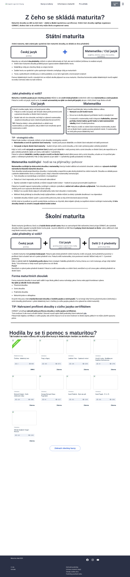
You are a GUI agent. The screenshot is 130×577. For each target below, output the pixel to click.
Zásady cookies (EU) (72, 572)
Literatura (43, 356)
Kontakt (13, 569)
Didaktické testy (18, 356)
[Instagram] (92, 559)
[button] (47, 4)
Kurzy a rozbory (47, 4)
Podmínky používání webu (74, 574)
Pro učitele (83, 4)
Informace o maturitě (66, 4)
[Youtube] (97, 559)
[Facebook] (87, 559)
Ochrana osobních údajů (73, 569)
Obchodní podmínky (72, 567)
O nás (12, 567)
